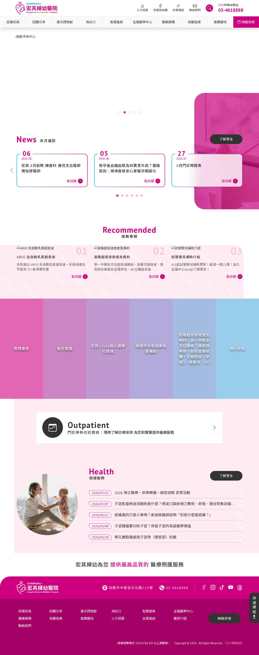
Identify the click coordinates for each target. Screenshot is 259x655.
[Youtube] (230, 587)
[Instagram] (212, 587)
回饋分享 (38, 22)
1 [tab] (120, 112)
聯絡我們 (195, 10)
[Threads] (239, 587)
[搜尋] (209, 8)
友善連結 (178, 10)
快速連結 (254, 605)
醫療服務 (168, 22)
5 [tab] (139, 112)
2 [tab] (124, 112)
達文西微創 (65, 22)
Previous (16, 76)
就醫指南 (194, 22)
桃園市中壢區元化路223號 (131, 588)
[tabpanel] (129, 76)
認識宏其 (12, 22)
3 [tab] (129, 112)
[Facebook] (204, 587)
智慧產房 (116, 22)
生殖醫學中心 (142, 22)
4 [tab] (134, 112)
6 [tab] (141, 195)
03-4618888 (177, 588)
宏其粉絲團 (160, 10)
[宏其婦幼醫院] (36, 8)
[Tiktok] (221, 587)
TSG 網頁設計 (233, 643)
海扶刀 (91, 22)
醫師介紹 (180, 618)
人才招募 (142, 10)
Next (243, 76)
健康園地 (220, 22)
